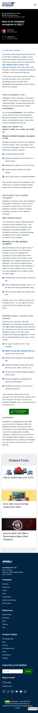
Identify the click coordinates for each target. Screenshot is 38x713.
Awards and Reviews (9, 600)
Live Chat (34, 708)
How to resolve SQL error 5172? (18, 477)
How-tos (5, 645)
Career (4, 590)
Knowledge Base (8, 639)
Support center (7, 686)
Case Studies (6, 597)
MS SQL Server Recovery (9, 15)
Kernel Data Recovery (8, 13)
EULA (4, 621)
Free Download (20, 411)
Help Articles (6, 655)
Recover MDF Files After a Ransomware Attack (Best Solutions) (15, 536)
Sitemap (5, 624)
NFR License (6, 603)
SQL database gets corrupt (13, 65)
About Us (5, 584)
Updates (5, 658)
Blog (18, 13)
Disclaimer (5, 618)
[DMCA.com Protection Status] (11, 701)
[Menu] (35, 4)
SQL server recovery (14, 327)
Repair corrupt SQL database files (18, 351)
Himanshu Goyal (12, 32)
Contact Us (6, 587)
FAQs (4, 651)
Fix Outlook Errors (8, 648)
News (4, 593)
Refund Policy (7, 614)
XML (3, 627)
